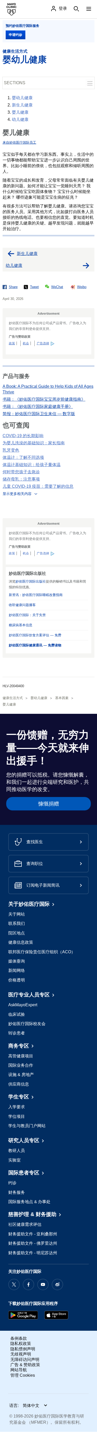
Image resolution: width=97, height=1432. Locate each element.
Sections (14, 83)
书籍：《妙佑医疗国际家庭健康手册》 (38, 406)
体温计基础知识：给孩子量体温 (32, 464)
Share (13, 287)
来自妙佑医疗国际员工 (19, 142)
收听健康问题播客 (22, 605)
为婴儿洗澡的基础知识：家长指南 (34, 443)
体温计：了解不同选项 (23, 457)
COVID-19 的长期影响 (23, 436)
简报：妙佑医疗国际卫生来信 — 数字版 (39, 414)
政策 (12, 343)
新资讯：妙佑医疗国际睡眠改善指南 (36, 595)
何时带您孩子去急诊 (21, 472)
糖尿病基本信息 (20, 625)
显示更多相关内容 (17, 494)
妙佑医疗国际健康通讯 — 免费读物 (35, 645)
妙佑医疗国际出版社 (31, 581)
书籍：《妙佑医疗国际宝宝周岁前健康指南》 (44, 399)
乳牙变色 (11, 450)
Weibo (81, 287)
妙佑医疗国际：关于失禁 (27, 615)
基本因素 (62, 698)
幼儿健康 (20, 119)
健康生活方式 (15, 51)
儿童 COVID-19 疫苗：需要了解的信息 (38, 486)
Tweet (34, 287)
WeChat (57, 287)
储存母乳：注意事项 (21, 479)
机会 (26, 343)
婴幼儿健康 (25, 59)
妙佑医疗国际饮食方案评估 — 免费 (35, 635)
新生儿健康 (22, 105)
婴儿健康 (20, 112)
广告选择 (43, 343)
